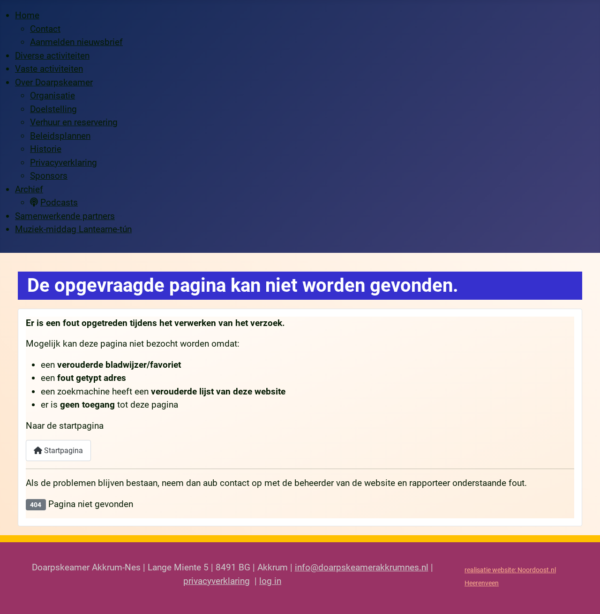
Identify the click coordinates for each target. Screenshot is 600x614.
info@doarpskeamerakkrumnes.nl (361, 567)
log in (270, 581)
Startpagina (62, 450)
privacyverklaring (216, 581)
